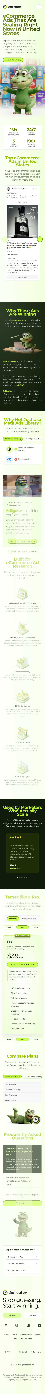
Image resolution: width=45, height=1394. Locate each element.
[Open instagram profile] (17, 1325)
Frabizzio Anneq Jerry (19, 189)
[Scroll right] (38, 439)
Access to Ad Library (12, 1090)
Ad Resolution (10, 1100)
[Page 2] (19, 877)
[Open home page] (12, 7)
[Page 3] (21, 877)
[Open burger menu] (38, 6)
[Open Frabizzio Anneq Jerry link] (8, 189)
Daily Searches (10, 1084)
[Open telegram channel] (5, 1325)
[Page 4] (22, 877)
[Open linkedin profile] (28, 1325)
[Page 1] (17, 877)
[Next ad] (40, 239)
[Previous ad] (5, 239)
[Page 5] (24, 877)
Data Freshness (10, 1095)
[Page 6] (26, 877)
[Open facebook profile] (39, 1325)
